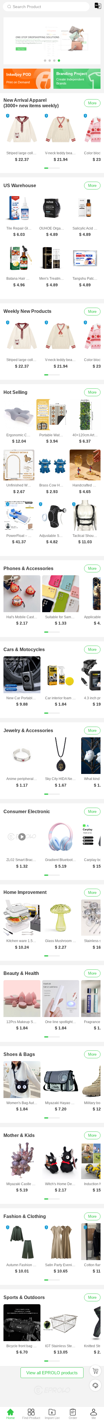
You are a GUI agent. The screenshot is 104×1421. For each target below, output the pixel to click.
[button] (45, 60)
